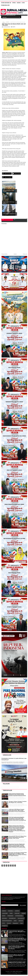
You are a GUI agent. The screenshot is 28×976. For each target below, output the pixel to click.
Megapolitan (15, 923)
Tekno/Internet (21, 918)
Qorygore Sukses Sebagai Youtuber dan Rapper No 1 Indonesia (18, 802)
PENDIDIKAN (10, 915)
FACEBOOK (19, 2)
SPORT (3, 915)
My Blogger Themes (17, 973)
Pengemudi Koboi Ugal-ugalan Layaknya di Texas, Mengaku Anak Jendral (16, 931)
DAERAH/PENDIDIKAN (7, 920)
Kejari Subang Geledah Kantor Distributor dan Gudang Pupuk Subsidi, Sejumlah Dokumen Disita (17, 794)
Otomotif (9, 923)
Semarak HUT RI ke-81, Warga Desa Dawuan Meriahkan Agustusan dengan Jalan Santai (17, 837)
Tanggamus (4, 925)
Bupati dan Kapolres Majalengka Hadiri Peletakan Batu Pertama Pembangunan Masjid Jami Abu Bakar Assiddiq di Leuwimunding (17, 846)
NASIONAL (10, 910)
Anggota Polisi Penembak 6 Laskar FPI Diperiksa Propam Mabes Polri (17, 962)
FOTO (3, 923)
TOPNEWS (14, 2)
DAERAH (4, 910)
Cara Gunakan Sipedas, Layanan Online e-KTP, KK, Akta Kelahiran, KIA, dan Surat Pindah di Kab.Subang (16, 947)
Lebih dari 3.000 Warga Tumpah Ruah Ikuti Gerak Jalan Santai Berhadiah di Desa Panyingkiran (17, 810)
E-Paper (23, 2)
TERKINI (23, 913)
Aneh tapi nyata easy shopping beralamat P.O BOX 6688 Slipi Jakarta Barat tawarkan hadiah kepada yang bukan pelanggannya (17, 819)
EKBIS (11, 913)
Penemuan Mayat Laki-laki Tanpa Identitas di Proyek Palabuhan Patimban (16, 955)
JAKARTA (17, 910)
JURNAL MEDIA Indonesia (17, 971)
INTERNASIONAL (19, 915)
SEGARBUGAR (12, 918)
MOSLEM (21, 920)
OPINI (15, 920)
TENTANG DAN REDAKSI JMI (6, 2)
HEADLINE (17, 913)
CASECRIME (4, 913)
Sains (21, 923)
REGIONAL (4, 918)
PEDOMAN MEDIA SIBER (5, 5)
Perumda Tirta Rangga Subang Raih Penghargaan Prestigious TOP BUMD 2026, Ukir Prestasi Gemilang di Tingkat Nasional (18, 854)
